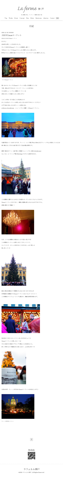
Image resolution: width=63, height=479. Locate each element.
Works (11, 18)
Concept (22, 18)
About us (45, 18)
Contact (52, 18)
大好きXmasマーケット (12, 35)
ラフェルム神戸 (31, 469)
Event (16, 18)
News (32, 18)
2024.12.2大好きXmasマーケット (9, 38)
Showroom (38, 18)
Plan (27, 18)
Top (6, 18)
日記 (57, 18)
